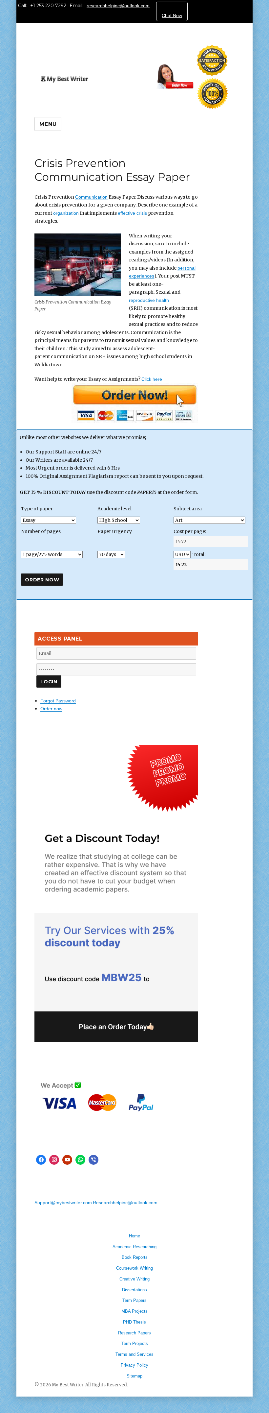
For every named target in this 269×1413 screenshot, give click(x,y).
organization (66, 213)
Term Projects (134, 1343)
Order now (51, 708)
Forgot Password (58, 700)
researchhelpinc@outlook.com (118, 5)
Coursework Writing (134, 1268)
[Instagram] (54, 1159)
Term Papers (134, 1300)
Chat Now (172, 15)
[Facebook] (41, 1159)
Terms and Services (134, 1354)
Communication (91, 197)
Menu (47, 124)
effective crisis (132, 213)
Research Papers (134, 1332)
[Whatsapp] (80, 1159)
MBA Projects (134, 1311)
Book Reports (135, 1257)
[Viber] (93, 1159)
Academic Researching (134, 1246)
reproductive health (149, 300)
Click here (151, 379)
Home (134, 1235)
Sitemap (134, 1376)
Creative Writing (134, 1279)
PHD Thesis (134, 1322)
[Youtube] (67, 1159)
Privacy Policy (134, 1365)
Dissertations (134, 1289)
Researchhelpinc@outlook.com (125, 1202)
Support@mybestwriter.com (63, 1202)
